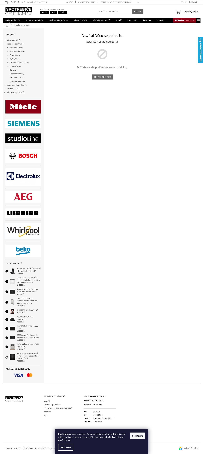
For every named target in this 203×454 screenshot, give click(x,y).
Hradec (62, 12)
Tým (46, 415)
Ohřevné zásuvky (17, 73)
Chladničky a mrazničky (19, 62)
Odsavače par (15, 66)
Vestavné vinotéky (17, 81)
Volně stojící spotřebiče (17, 85)
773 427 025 (97, 421)
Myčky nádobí (15, 58)
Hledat (137, 11)
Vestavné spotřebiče (15, 44)
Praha (44, 12)
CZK (182, 2)
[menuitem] (12, 20)
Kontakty (47, 411)
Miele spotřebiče (14, 40)
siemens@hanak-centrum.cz (104, 418)
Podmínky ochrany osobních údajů (116, 2)
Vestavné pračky (17, 77)
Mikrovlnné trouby (17, 51)
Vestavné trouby (16, 47)
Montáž (69, 2)
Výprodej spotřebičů (15, 92)
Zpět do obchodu (102, 77)
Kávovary (13, 70)
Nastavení (66, 447)
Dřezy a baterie (13, 88)
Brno (53, 12)
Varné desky (15, 55)
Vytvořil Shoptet (191, 448)
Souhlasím (137, 435)
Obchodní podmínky (86, 2)
